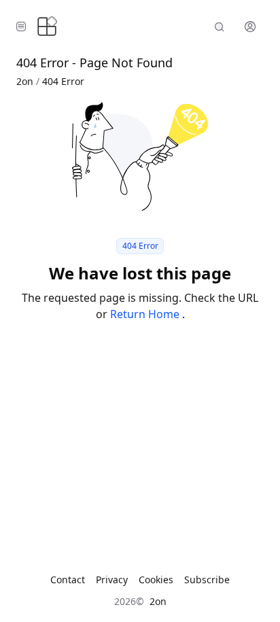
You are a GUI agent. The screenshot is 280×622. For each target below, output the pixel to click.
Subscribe (207, 579)
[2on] (46, 26)
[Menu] (21, 26)
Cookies (156, 579)
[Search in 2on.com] (219, 26)
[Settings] (250, 26)
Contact (67, 579)
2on (24, 81)
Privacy (112, 579)
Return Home (146, 314)
